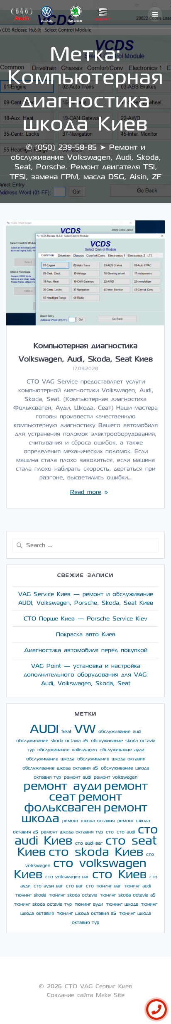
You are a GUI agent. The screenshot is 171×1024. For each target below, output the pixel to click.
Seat (66, 731)
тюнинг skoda (30, 895)
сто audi (126, 832)
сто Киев (119, 874)
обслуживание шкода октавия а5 (60, 768)
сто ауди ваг (48, 886)
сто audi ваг (89, 843)
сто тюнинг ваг (103, 886)
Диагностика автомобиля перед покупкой (85, 650)
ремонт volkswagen (115, 777)
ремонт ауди (62, 786)
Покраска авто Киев (85, 634)
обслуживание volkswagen (67, 750)
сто (110, 832)
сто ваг (74, 886)
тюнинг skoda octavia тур (43, 904)
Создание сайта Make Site (86, 995)
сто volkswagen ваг (67, 877)
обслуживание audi (119, 731)
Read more (85, 492)
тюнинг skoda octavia (73, 895)
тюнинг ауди (89, 904)
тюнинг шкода (122, 904)
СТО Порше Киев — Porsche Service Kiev (85, 619)
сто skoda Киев (96, 852)
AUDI (44, 729)
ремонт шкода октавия (88, 821)
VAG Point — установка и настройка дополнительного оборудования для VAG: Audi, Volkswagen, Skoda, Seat (86, 675)
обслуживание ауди (122, 750)
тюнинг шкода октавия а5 (86, 913)
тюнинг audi (137, 886)
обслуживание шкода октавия (111, 759)
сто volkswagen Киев (80, 869)
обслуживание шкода (50, 759)
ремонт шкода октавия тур (72, 832)
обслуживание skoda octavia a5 (52, 740)
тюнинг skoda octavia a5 (128, 895)
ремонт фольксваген (73, 802)
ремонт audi (77, 777)
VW (84, 729)
